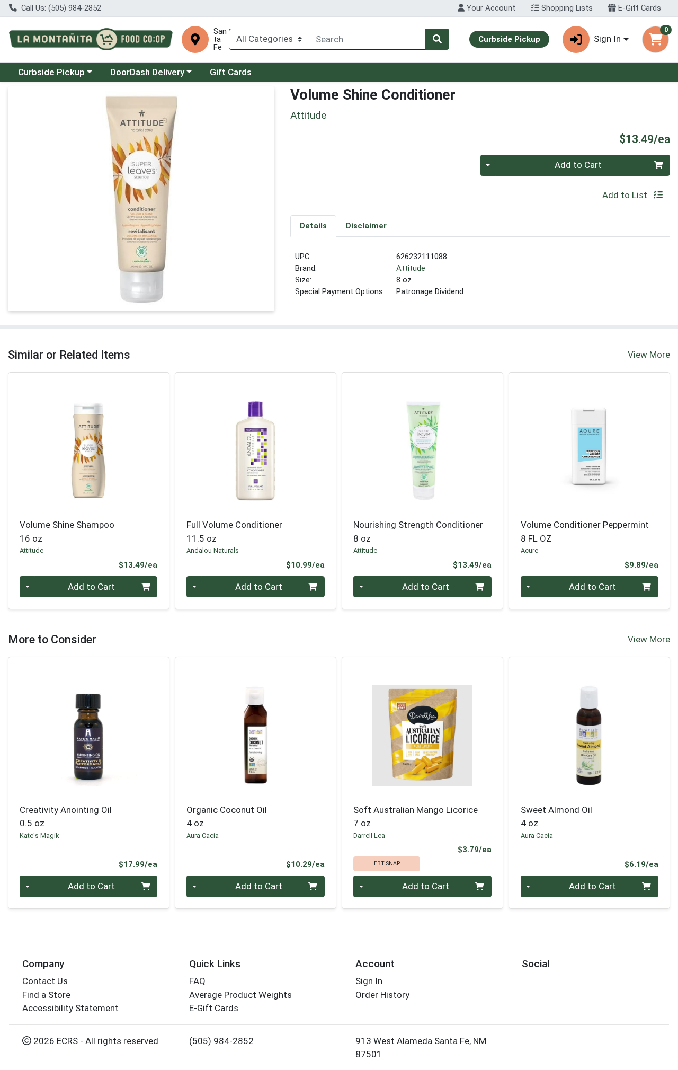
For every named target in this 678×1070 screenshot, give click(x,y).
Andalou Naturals (212, 550)
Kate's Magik (39, 835)
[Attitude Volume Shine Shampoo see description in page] (88, 439)
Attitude (410, 268)
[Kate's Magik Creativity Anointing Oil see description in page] (88, 724)
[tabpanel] (480, 279)
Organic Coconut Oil (226, 816)
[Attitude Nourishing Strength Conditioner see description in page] (422, 439)
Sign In (368, 981)
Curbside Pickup (51, 72)
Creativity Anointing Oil (66, 816)
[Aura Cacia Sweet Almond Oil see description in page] (589, 724)
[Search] (437, 39)
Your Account (490, 8)
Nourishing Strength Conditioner (418, 531)
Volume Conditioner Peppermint (585, 531)
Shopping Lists (566, 8)
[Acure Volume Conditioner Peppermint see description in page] (589, 439)
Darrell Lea (369, 835)
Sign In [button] (607, 38)
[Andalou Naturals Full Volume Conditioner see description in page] (255, 439)
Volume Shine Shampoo (67, 531)
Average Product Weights (240, 994)
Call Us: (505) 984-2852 (60, 8)
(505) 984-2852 (221, 1041)
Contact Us (45, 981)
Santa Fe (220, 39)
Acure (529, 550)
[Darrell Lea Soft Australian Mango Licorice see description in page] (422, 724)
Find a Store (46, 994)
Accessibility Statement (70, 1008)
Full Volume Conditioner (234, 531)
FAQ (197, 981)
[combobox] (367, 39)
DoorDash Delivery (147, 72)
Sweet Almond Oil (556, 816)
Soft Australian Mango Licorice (415, 816)
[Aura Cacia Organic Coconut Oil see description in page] (255, 724)
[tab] (313, 225)
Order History (382, 994)
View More (649, 354)
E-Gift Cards (638, 8)
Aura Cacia (202, 835)
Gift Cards (231, 72)
